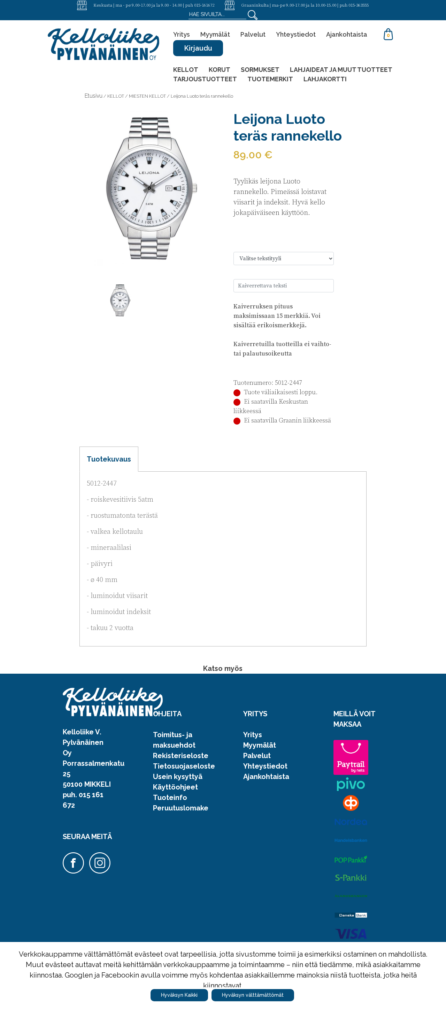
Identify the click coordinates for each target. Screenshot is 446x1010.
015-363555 (358, 5)
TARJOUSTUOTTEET (205, 79)
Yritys (181, 34)
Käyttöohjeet (175, 787)
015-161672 (204, 5)
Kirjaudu (198, 48)
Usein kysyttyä (177, 776)
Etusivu (93, 95)
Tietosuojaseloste (184, 766)
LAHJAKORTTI (325, 79)
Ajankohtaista (346, 34)
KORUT (219, 69)
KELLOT (185, 69)
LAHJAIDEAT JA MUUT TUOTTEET (341, 69)
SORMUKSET (260, 69)
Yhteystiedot (296, 34)
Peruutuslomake (180, 808)
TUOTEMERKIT (270, 79)
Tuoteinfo (170, 797)
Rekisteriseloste (180, 755)
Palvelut (253, 34)
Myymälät (215, 34)
